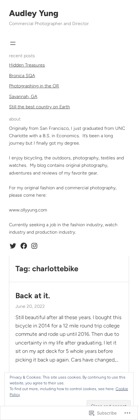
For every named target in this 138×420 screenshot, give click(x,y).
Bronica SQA (22, 75)
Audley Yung (33, 13)
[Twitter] (13, 246)
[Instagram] (34, 246)
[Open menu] (13, 43)
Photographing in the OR (34, 86)
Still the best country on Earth (39, 107)
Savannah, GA (23, 96)
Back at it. (32, 295)
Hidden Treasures (27, 65)
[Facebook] (24, 246)
